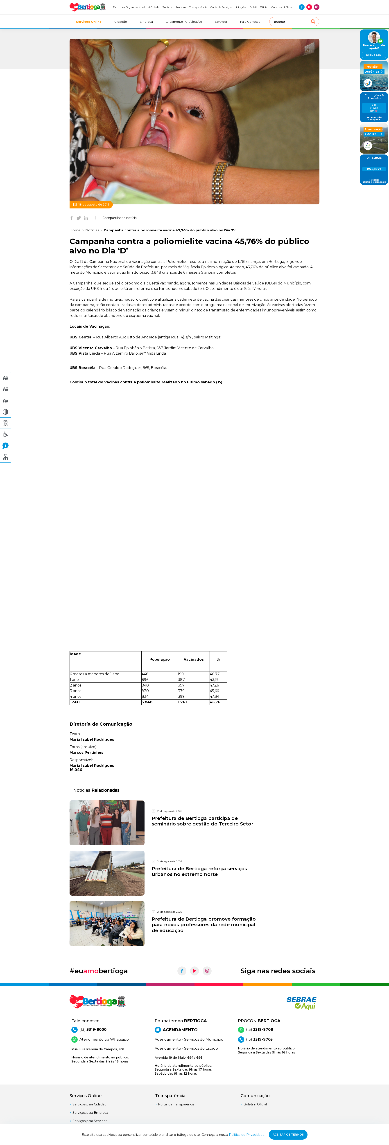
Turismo (168, 7)
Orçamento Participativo (184, 21)
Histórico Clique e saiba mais (374, 181)
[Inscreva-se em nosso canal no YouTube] (309, 7)
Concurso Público (282, 7)
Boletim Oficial (259, 7)
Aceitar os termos (288, 1134)
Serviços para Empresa (90, 1113)
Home (75, 230)
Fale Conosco (250, 21)
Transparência (198, 7)
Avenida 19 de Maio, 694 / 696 (183, 1066)
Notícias (181, 7)
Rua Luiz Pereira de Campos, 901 (100, 1055)
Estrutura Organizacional (129, 7)
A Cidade (153, 7)
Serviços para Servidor (89, 1121)
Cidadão (120, 21)
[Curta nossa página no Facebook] (302, 7)
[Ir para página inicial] (88, 7)
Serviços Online (89, 21)
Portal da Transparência (176, 1104)
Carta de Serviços (220, 7)
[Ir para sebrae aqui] (290, 1003)
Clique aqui (374, 54)
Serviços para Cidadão (89, 1104)
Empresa (146, 21)
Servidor (221, 21)
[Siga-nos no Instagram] (316, 7)
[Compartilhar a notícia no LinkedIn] (86, 218)
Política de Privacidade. (247, 1135)
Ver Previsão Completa (374, 118)
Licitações (240, 7)
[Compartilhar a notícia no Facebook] (71, 218)
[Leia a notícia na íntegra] (194, 822)
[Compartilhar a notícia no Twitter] (79, 218)
